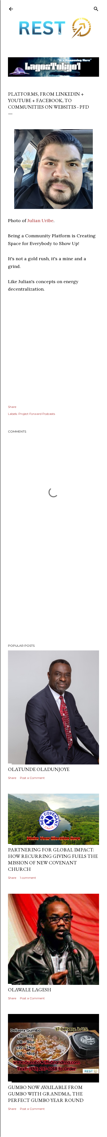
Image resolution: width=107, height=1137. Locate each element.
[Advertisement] (53, 596)
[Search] (96, 8)
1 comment (28, 878)
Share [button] (12, 407)
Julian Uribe (40, 220)
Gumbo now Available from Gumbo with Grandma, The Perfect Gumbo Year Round (45, 1093)
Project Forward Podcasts (36, 414)
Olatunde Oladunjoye (38, 769)
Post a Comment (32, 778)
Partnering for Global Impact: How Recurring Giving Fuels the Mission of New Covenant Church (53, 859)
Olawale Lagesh (29, 989)
